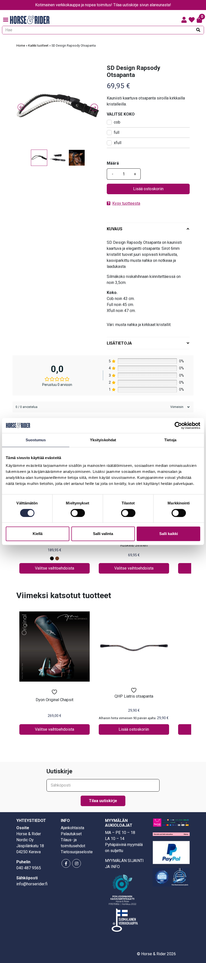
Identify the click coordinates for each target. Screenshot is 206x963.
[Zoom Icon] (57, 105)
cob (117, 122)
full (116, 132)
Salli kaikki (168, 533)
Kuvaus (114, 229)
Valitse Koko (121, 114)
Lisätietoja (119, 343)
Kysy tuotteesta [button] (126, 203)
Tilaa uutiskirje (103, 800)
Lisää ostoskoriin (148, 188)
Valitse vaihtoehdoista (54, 568)
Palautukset (71, 833)
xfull (117, 142)
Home (20, 45)
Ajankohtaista (72, 827)
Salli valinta (103, 533)
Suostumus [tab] (36, 440)
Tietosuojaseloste (77, 851)
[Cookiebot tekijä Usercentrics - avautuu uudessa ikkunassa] (178, 425)
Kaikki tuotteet (38, 45)
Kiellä (37, 533)
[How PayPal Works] (171, 852)
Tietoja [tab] (170, 440)
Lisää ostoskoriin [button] (134, 729)
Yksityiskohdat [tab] (103, 440)
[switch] (78, 513)
